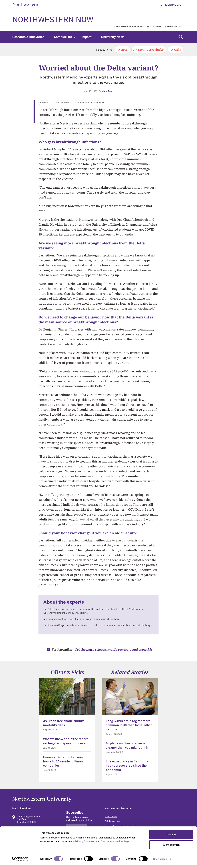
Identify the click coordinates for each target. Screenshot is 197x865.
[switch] (88, 858)
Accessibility (111, 816)
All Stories (155, 27)
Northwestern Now (52, 20)
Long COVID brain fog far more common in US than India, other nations (129, 725)
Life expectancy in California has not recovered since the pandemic (127, 766)
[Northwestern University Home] (25, 4)
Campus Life (63, 37)
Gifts (177, 49)
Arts (124, 49)
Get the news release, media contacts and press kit (113, 649)
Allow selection (171, 844)
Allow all (171, 834)
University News (113, 37)
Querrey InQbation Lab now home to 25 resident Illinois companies (63, 762)
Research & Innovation (28, 37)
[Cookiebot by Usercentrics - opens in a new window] (19, 859)
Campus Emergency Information (120, 826)
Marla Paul (107, 91)
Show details (160, 859)
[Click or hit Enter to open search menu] (181, 37)
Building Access (112, 821)
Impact (86, 37)
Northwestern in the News (130, 27)
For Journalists (170, 5)
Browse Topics (174, 27)
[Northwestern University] (98, 799)
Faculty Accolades (151, 49)
